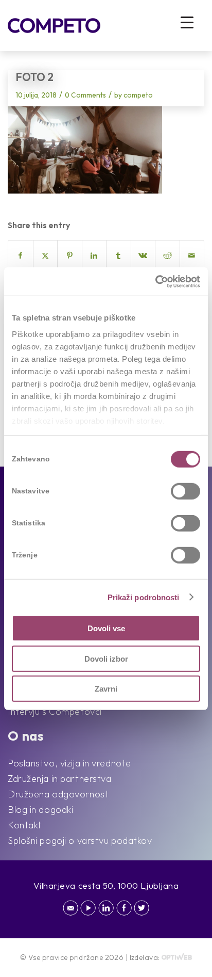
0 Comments (85, 95)
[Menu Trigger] (187, 22)
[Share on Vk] (143, 255)
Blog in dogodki (40, 809)
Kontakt (25, 825)
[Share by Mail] (192, 255)
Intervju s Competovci (55, 711)
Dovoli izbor (106, 658)
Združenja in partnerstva (59, 778)
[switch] (185, 491)
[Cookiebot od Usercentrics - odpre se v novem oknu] (155, 281)
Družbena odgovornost (58, 794)
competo (138, 95)
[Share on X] (45, 255)
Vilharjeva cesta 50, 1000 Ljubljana (106, 885)
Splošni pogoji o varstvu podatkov (80, 840)
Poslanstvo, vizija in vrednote (69, 763)
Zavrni (106, 688)
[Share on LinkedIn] (94, 255)
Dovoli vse (106, 628)
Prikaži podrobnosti (144, 596)
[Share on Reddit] (167, 255)
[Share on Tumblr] (119, 255)
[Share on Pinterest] (70, 255)
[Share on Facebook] (20, 255)
